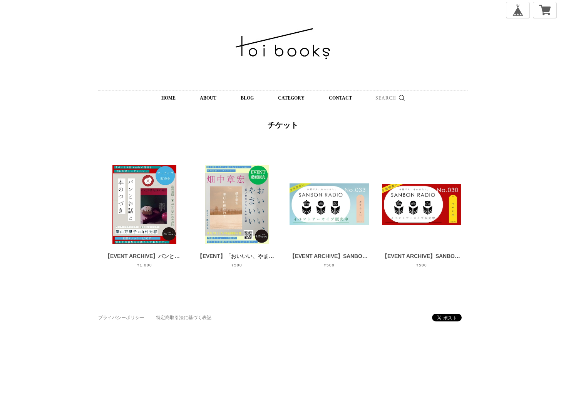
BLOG (247, 98)
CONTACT (340, 98)
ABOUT (208, 98)
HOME (168, 98)
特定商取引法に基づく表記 (183, 317)
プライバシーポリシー (121, 317)
